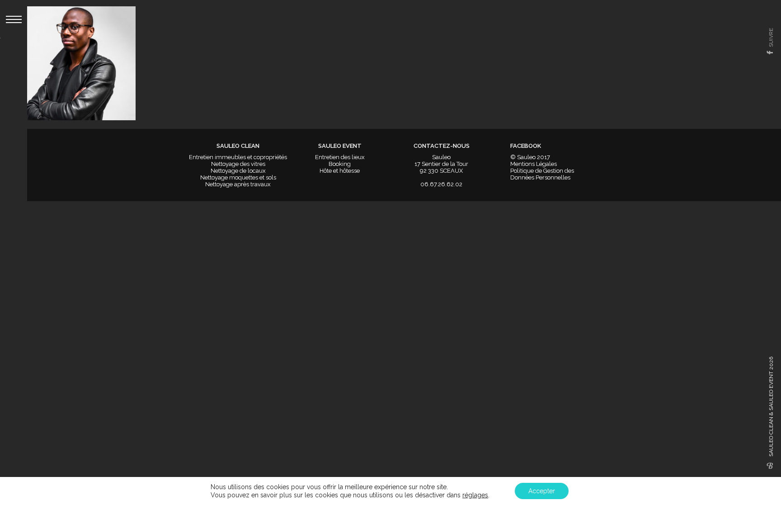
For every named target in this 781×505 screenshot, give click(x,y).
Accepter (541, 491)
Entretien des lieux (340, 157)
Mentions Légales (533, 163)
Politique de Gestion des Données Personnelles (542, 174)
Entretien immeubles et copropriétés (238, 157)
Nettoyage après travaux (238, 184)
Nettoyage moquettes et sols (238, 177)
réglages (475, 495)
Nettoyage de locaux (238, 170)
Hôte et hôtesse (340, 170)
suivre (771, 37)
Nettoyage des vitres (238, 163)
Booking (340, 163)
